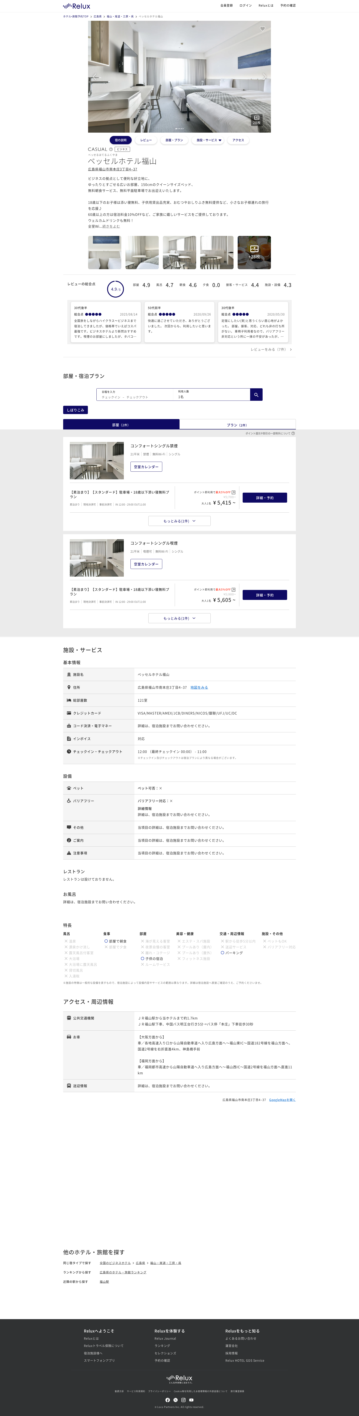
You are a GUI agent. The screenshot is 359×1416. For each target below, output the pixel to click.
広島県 (98, 16)
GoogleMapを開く (282, 1100)
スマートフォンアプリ (99, 1360)
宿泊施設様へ (93, 1353)
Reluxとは (266, 5)
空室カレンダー (146, 466)
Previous (94, 76)
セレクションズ (165, 1353)
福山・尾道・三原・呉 (120, 16)
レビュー (146, 140)
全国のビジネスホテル (115, 1263)
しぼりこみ (75, 409)
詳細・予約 (265, 497)
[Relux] (76, 5)
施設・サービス (207, 140)
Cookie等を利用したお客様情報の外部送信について (201, 1391)
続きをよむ (111, 226)
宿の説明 (121, 140)
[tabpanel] (179, 77)
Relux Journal (165, 1338)
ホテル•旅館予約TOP (76, 16)
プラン (238, 424)
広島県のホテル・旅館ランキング (123, 1272)
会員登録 (226, 5)
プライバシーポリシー (159, 1391)
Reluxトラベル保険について (104, 1345)
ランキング (162, 1345)
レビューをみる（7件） (269, 349)
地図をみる (199, 687)
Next (264, 76)
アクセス (238, 140)
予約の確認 (288, 5)
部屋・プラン (174, 140)
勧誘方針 (119, 1391)
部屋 (121, 424)
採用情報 (231, 1353)
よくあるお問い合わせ (241, 1338)
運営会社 (231, 1345)
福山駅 (104, 1281)
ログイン (246, 5)
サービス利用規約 (136, 1391)
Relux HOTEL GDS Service (244, 1360)
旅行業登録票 (237, 1391)
